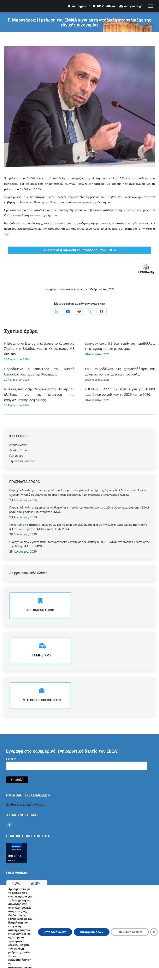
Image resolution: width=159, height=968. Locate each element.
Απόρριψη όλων (91, 932)
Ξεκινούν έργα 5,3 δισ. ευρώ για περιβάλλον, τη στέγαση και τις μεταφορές (120, 346)
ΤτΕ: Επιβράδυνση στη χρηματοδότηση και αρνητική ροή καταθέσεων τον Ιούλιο (120, 371)
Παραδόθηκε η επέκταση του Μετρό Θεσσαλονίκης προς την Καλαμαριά (39, 371)
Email (11, 759)
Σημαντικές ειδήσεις (72, 289)
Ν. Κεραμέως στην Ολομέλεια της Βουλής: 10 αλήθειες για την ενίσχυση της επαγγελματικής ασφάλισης (39, 394)
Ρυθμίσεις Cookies (129, 932)
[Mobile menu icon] (150, 6)
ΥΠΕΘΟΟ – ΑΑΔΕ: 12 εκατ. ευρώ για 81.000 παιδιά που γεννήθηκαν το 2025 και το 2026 (120, 392)
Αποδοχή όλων (55, 932)
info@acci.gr (133, 6)
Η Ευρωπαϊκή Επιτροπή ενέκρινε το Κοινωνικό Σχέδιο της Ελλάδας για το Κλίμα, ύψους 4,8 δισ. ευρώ (39, 349)
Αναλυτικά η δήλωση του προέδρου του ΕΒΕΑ (79, 250)
